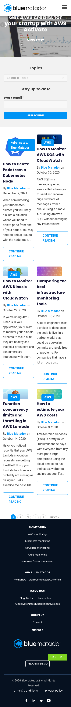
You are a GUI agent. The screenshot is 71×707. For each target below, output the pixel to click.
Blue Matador (20, 147)
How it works (28, 580)
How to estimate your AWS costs (50, 409)
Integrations (41, 604)
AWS (47, 142)
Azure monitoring (37, 555)
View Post (35, 40)
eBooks (29, 598)
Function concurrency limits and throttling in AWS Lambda (16, 415)
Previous (3, 25)
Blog (22, 598)
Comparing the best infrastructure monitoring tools (52, 292)
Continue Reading (16, 254)
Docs (32, 604)
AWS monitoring (37, 534)
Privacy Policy (54, 691)
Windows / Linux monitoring (37, 562)
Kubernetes (18, 142)
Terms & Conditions (25, 691)
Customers (55, 580)
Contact (37, 622)
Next (68, 25)
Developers (54, 604)
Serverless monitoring (37, 548)
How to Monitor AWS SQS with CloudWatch (51, 154)
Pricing (17, 580)
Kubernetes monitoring (37, 541)
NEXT (54, 517)
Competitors (42, 580)
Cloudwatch (22, 604)
